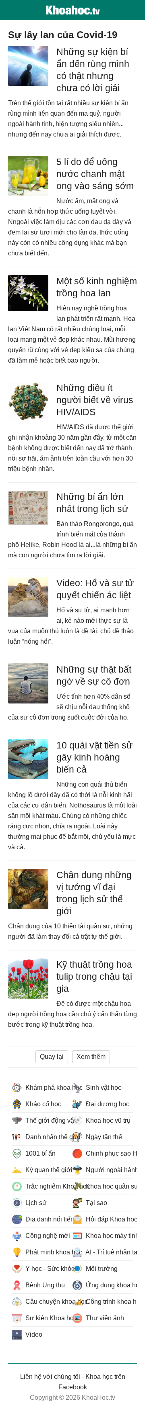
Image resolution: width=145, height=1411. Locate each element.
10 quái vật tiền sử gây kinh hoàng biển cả (94, 757)
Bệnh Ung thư (45, 1285)
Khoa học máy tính (108, 1235)
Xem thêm (91, 1056)
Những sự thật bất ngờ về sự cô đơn (93, 675)
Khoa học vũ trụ (107, 1120)
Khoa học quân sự (108, 1186)
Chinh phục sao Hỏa (108, 1153)
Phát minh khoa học (48, 1252)
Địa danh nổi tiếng (48, 1219)
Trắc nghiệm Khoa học (48, 1186)
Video (33, 1334)
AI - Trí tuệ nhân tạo (108, 1252)
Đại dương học (106, 1104)
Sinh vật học (102, 1087)
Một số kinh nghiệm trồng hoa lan (96, 287)
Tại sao (95, 1202)
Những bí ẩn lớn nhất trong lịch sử (92, 502)
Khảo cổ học (42, 1104)
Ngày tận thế (103, 1137)
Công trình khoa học (108, 1301)
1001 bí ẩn (40, 1153)
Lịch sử (35, 1202)
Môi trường (101, 1268)
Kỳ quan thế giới (48, 1169)
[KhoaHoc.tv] (72, 10)
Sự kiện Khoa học (48, 1318)
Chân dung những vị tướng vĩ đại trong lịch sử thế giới (94, 893)
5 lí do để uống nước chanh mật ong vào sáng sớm (95, 174)
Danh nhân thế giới (48, 1137)
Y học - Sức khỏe (48, 1268)
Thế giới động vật (48, 1120)
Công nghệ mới (47, 1235)
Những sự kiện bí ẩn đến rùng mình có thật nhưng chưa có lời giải (92, 70)
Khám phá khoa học (48, 1087)
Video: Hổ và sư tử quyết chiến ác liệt (95, 589)
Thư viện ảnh (104, 1318)
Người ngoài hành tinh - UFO (108, 1169)
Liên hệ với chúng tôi (50, 1376)
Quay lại (52, 1056)
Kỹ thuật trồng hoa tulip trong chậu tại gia (94, 976)
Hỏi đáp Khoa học (108, 1219)
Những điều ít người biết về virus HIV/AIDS (94, 400)
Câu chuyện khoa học (48, 1301)
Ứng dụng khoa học (108, 1285)
